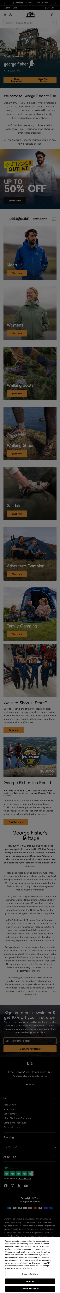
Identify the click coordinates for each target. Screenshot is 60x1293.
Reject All (30, 1281)
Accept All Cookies (30, 1288)
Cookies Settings (30, 1274)
